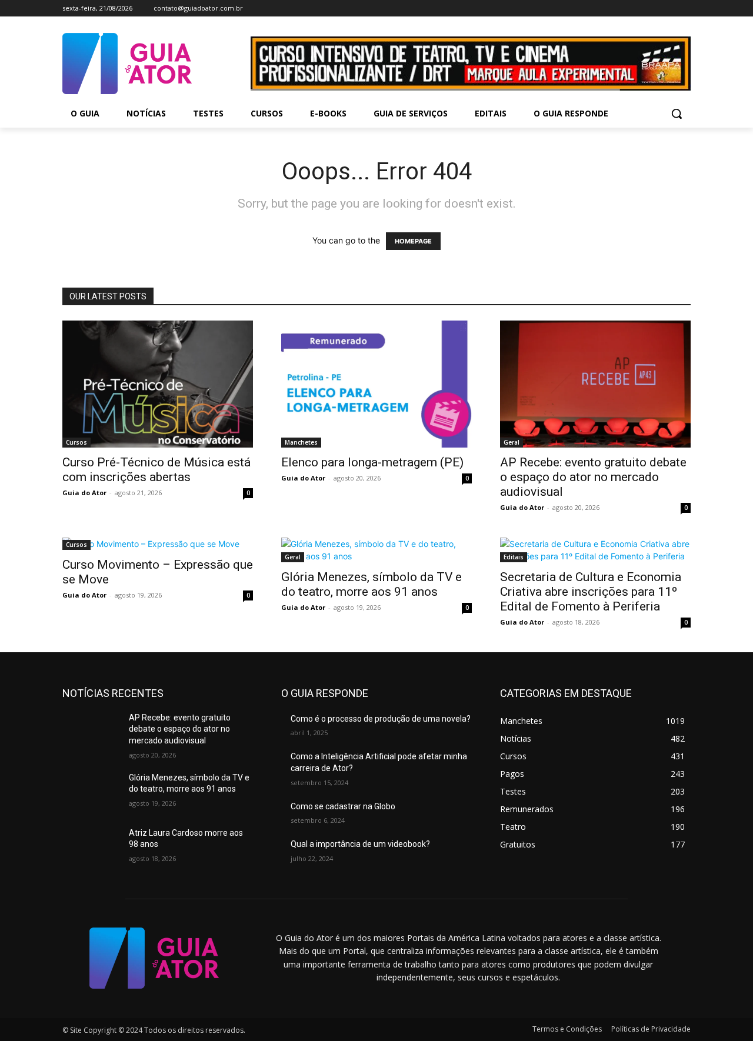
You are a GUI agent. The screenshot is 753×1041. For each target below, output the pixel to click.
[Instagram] (651, 8)
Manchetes (301, 442)
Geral (511, 442)
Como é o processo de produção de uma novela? (381, 718)
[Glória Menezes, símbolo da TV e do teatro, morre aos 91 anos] (376, 550)
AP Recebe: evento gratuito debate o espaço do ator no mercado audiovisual (593, 477)
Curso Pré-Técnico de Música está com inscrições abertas (156, 469)
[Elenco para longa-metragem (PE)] (376, 384)
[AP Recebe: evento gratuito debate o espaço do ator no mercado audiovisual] (595, 384)
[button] (676, 113)
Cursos (76, 442)
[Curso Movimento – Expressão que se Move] (157, 544)
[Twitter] (667, 8)
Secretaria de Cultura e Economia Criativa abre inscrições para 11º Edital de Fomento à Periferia (590, 591)
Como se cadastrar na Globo (343, 806)
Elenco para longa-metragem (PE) (372, 462)
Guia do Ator (84, 492)
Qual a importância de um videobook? (360, 844)
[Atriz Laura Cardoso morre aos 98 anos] (90, 848)
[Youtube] (684, 8)
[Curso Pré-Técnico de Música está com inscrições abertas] (157, 384)
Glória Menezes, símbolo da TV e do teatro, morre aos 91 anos (371, 584)
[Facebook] (635, 8)
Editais (514, 557)
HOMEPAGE (413, 241)
